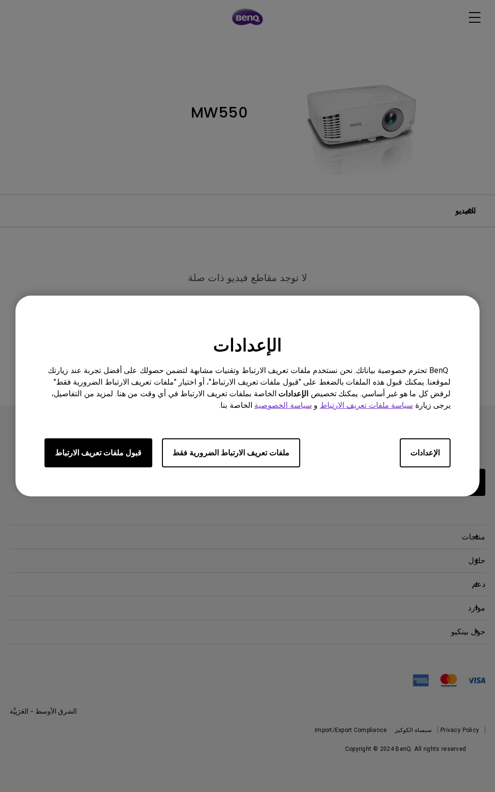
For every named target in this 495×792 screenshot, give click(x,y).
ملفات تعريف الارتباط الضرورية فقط (231, 452)
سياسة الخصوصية (283, 405)
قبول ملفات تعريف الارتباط (98, 452)
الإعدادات (425, 452)
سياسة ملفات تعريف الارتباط (366, 405)
